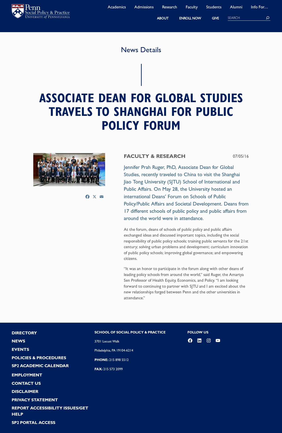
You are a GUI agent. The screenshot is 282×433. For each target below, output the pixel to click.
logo (41, 12)
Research (169, 6)
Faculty (192, 6)
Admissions (144, 6)
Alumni (236, 6)
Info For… (259, 6)
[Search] (267, 17)
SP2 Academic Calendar (40, 365)
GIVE (215, 18)
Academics (117, 6)
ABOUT (163, 18)
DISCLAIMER (25, 391)
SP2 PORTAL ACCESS (33, 422)
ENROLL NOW (190, 18)
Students (213, 6)
